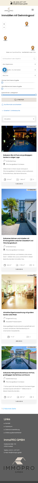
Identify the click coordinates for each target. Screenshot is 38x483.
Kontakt (7, 423)
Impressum (8, 426)
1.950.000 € (19, 269)
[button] (11, 110)
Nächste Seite (10, 409)
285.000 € (19, 341)
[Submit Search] (34, 59)
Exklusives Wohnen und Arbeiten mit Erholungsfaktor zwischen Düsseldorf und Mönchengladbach (18, 241)
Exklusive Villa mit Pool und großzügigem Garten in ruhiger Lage (17, 156)
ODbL (34, 52)
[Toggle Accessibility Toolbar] (4, 69)
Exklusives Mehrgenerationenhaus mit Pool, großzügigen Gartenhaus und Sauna (19, 374)
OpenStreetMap (16, 52)
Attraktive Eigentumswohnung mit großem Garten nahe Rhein (18, 314)
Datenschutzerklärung (12, 429)
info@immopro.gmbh (15, 452)
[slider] (2, 82)
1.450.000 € (19, 183)
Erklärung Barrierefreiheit (13, 432)
